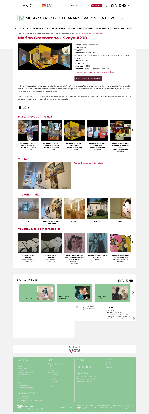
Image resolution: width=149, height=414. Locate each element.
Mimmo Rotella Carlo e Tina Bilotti (97, 256)
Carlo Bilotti (22, 368)
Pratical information (55, 364)
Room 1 (121, 221)
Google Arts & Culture (102, 298)
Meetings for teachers (85, 381)
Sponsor (109, 367)
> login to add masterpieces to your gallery (94, 72)
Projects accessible (84, 384)
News (108, 362)
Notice (108, 365)
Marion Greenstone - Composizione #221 (28, 144)
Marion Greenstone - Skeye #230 (74, 144)
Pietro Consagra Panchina (28, 256)
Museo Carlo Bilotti (38, 409)
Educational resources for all (87, 379)
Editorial (21, 364)
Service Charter (24, 375)
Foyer (28, 221)
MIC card (51, 370)
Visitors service (53, 368)
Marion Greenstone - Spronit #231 (97, 144)
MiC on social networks (64, 298)
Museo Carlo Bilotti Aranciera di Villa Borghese (75, 18)
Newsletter (22, 377)
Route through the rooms (44, 34)
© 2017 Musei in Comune (68, 408)
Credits (108, 408)
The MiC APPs (27, 299)
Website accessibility (119, 408)
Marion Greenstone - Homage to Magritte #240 (120, 145)
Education (102, 28)
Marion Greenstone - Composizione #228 (51, 144)
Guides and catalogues (56, 377)
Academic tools (28, 393)
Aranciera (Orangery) (26, 388)
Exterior (97, 221)
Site (20, 382)
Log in (106, 6)
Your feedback (53, 381)
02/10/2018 (118, 315)
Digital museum (55, 28)
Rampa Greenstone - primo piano (67, 34)
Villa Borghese (23, 385)
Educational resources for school (89, 376)
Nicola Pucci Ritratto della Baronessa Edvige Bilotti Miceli (74, 257)
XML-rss (130, 408)
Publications (23, 396)
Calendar (118, 28)
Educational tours (54, 372)
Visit (129, 28)
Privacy (82, 408)
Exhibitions (75, 28)
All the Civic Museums (79, 6)
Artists (20, 370)
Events (89, 28)
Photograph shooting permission (30, 401)
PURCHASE (96, 6)
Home (20, 34)
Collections (35, 28)
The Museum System (26, 372)
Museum (19, 28)
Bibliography (23, 398)
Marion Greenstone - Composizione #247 (120, 256)
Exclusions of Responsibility (95, 408)
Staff (20, 366)
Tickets (50, 366)
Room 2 (74, 221)
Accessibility (52, 379)
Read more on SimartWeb (88, 78)
